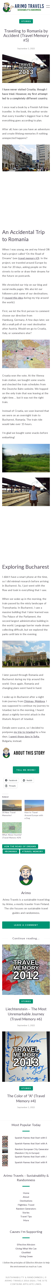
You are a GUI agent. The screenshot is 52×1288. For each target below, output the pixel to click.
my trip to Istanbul (24, 732)
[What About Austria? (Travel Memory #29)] (12, 827)
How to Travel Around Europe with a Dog (34, 815)
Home (26, 1193)
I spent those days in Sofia (24, 736)
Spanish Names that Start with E (31, 1137)
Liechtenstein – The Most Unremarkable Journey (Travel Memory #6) (26, 1014)
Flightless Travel (26, 1204)
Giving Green (26, 1256)
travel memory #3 (28, 258)
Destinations (26, 1200)
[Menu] (48, 6)
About (26, 1196)
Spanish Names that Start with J (31, 1156)
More (26, 1220)
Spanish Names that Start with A (31, 1143)
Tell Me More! (26, 770)
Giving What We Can (26, 1248)
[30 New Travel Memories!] (12, 805)
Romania (11, 851)
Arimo (26, 893)
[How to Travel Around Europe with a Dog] (34, 805)
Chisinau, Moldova (34, 701)
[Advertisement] (26, 202)
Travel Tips (26, 1216)
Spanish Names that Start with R (31, 1162)
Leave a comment (26, 925)
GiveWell (26, 1252)
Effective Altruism (26, 1244)
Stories (26, 21)
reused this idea (13, 297)
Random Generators (26, 1208)
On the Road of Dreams (21, 846)
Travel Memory (33, 851)
